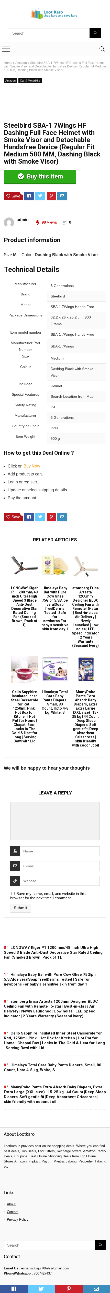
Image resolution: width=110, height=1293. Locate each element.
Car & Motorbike (30, 80)
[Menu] (6, 49)
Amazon (21, 63)
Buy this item (44, 176)
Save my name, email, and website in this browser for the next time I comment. (48, 895)
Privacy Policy (17, 1219)
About (11, 1204)
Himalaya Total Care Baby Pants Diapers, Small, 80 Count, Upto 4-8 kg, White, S (55, 702)
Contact (12, 1212)
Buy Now (32, 466)
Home (8, 63)
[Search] (102, 49)
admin (23, 219)
